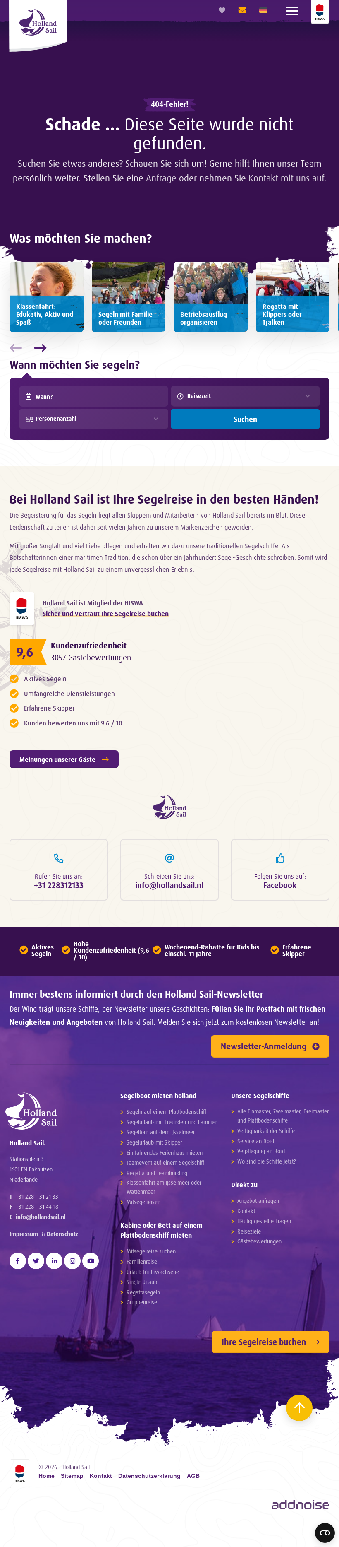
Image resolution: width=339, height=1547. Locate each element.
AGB (193, 1476)
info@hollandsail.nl (41, 1216)
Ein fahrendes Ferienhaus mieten (165, 1152)
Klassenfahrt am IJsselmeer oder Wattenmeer (164, 1187)
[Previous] (22, 1539)
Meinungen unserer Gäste (57, 759)
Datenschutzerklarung (149, 1476)
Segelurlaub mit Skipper (154, 1142)
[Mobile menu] (292, 10)
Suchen (245, 419)
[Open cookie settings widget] (325, 1533)
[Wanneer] (28, 396)
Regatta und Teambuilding (157, 1172)
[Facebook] (18, 1261)
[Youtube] (90, 1261)
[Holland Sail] (54, 1111)
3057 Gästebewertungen (91, 658)
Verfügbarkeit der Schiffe (266, 1130)
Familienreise (142, 1261)
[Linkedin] (54, 1261)
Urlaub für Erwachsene (153, 1271)
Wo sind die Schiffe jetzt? (266, 1161)
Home (46, 1476)
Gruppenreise (142, 1302)
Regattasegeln (143, 1292)
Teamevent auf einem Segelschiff (165, 1162)
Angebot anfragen (258, 1200)
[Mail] (240, 10)
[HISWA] (320, 12)
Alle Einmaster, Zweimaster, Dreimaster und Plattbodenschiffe (283, 1116)
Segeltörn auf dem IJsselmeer (161, 1131)
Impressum (24, 1233)
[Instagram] (72, 1261)
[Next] (241, 1539)
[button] (38, 348)
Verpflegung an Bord (261, 1150)
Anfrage (161, 177)
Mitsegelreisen (143, 1201)
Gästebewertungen (259, 1241)
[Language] (263, 10)
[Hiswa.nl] (22, 608)
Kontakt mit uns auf (286, 177)
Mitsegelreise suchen (151, 1251)
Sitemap (72, 1476)
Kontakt (246, 1210)
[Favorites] (222, 10)
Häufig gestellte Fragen (264, 1220)
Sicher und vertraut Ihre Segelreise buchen (106, 614)
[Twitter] (36, 1261)
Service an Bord (255, 1141)
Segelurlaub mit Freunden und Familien (172, 1121)
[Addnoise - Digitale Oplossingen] (300, 1504)
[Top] (299, 1408)
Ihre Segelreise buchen (264, 1342)
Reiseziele (249, 1231)
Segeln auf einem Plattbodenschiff (166, 1111)
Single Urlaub (142, 1281)
